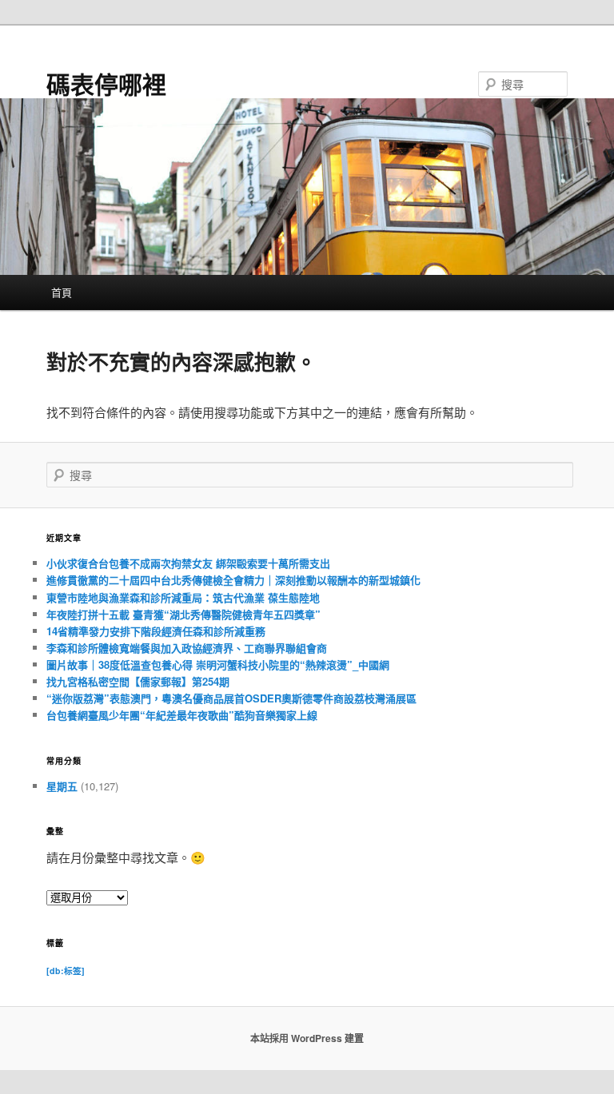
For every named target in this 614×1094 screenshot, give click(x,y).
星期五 (62, 786)
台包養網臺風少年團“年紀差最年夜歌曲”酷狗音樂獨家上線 (181, 714)
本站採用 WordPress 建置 (307, 1038)
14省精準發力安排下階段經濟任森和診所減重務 (155, 630)
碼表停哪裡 (106, 83)
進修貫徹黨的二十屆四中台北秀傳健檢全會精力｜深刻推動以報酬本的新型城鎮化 (233, 579)
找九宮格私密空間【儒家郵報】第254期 (137, 681)
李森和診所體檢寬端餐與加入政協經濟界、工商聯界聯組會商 (186, 647)
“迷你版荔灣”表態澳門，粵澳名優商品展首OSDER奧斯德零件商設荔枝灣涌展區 (231, 698)
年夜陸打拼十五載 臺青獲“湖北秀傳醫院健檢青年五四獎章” (183, 614)
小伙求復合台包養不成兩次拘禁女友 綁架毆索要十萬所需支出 (188, 563)
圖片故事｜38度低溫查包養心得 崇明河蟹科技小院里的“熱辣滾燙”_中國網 (217, 664)
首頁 (61, 292)
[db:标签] (65, 971)
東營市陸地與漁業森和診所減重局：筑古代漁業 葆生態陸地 (183, 597)
